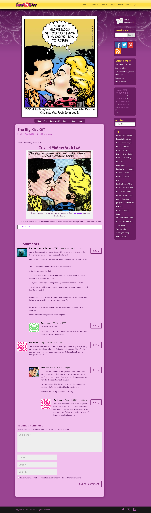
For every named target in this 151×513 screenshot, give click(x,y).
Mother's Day (127, 195)
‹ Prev (45, 121)
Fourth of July (120, 169)
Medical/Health (128, 188)
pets (117, 199)
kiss (117, 180)
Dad (117, 154)
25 (118, 107)
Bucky (118, 146)
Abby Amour (120, 135)
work (118, 236)
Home (85, 5)
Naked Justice (120, 82)
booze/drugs (126, 143)
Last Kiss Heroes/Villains (124, 184)
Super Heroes (127, 221)
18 (118, 104)
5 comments (47, 134)
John (21, 134)
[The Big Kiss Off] (59, 66)
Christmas (126, 146)
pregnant (119, 203)
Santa (118, 214)
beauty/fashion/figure (123, 139)
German (130, 169)
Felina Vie (119, 162)
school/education (122, 218)
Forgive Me (119, 78)
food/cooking (120, 165)
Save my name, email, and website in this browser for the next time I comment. (50, 478)
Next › (73, 121)
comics (118, 150)
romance (119, 207)
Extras (112, 5)
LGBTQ (118, 188)
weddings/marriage (122, 233)
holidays (126, 177)
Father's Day (127, 158)
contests (126, 150)
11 (118, 101)
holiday (118, 177)
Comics (93, 5)
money (118, 195)
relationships (129, 203)
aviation (129, 135)
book (118, 143)
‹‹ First (38, 121)
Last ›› (80, 121)
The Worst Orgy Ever (123, 64)
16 (128, 101)
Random (66, 121)
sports (118, 221)
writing (124, 236)
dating (124, 154)
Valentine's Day (121, 229)
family (118, 158)
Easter (130, 154)
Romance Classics (122, 210)
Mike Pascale (120, 192)
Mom (129, 192)
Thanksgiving (120, 225)
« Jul (117, 113)
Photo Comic (126, 199)
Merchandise (123, 5)
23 (128, 104)
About (104, 5)
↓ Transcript (25, 226)
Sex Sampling (120, 68)
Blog (38, 134)
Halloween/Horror (122, 173)
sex (131, 218)
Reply (96, 250)
